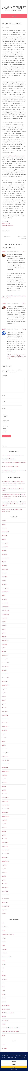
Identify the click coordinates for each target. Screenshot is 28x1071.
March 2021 (4, 550)
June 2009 (4, 782)
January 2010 (5, 756)
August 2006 (4, 910)
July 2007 (4, 868)
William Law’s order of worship (16, 156)
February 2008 (5, 842)
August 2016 (4, 576)
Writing (3, 1035)
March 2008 (4, 838)
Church (7, 230)
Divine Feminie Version (7, 956)
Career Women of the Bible (8, 934)
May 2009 (4, 786)
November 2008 (5, 809)
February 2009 (5, 797)
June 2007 (4, 872)
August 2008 (4, 820)
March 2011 (4, 707)
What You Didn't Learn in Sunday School (10, 1028)
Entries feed (4, 1048)
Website (4, 408)
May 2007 (4, 876)
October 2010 (5, 722)
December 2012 (5, 662)
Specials (4, 1001)
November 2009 (5, 764)
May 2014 (4, 629)
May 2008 (4, 831)
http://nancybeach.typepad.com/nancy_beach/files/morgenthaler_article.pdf (16, 356)
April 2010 (4, 745)
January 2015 (5, 603)
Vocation (4, 1024)
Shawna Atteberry (14, 7)
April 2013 (4, 647)
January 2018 (5, 569)
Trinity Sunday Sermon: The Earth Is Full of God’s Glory (14, 462)
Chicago (4, 938)
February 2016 (5, 588)
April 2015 (4, 595)
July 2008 (4, 824)
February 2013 (5, 655)
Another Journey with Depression (21, 237)
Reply (24, 251)
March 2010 (4, 749)
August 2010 (4, 730)
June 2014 (4, 625)
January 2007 (5, 891)
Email (3, 402)
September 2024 (5, 531)
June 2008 (4, 827)
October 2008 (5, 812)
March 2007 (4, 883)
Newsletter (4, 979)
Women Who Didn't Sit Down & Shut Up (10, 1031)
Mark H (3, 329)
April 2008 (4, 835)
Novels (3, 983)
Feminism (4, 964)
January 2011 (5, 715)
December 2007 (5, 850)
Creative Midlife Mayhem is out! (8, 458)
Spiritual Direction (6, 1005)
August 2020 (4, 554)
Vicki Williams (5, 488)
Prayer (3, 990)
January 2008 (5, 846)
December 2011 (5, 674)
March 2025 (4, 528)
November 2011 (5, 677)
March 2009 (4, 794)
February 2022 (5, 543)
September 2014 (5, 614)
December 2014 (5, 606)
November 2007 (5, 853)
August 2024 (4, 535)
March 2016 (4, 584)
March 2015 (4, 599)
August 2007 (4, 865)
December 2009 (5, 760)
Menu (15, 16)
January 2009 (5, 801)
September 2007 (5, 861)
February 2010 (5, 752)
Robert (4, 251)
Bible (3, 923)
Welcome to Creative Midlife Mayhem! (10, 466)
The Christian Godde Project (8, 1013)
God (3, 968)
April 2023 (4, 539)
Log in (3, 1044)
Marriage (4, 975)
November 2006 (5, 898)
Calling (3, 930)
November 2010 (5, 719)
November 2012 (5, 666)
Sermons (4, 998)
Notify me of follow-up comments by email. (5, 418)
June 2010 (4, 737)
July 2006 (4, 913)
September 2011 (5, 685)
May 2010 (4, 741)
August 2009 (4, 775)
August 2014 (4, 618)
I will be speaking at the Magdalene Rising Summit (13, 455)
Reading (3, 994)
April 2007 (4, 880)
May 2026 (4, 524)
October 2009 (5, 767)
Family (3, 960)
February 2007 (5, 887)
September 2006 (5, 906)
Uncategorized (5, 1020)
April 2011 (4, 704)
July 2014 (4, 621)
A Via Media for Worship (7, 225)
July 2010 (4, 734)
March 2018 (4, 565)
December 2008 (5, 805)
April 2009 (4, 790)
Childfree (4, 941)
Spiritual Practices (6, 1009)
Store (9, 511)
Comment (4, 376)
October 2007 (5, 857)
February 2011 (5, 711)
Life (2, 971)
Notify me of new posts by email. (5, 429)
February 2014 (5, 640)
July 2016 (4, 580)
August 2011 (4, 689)
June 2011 (4, 696)
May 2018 (4, 561)
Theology (4, 1016)
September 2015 (5, 591)
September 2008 (5, 816)
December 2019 (5, 558)
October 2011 (5, 681)
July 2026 (4, 520)
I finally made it (6, 236)
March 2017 (4, 573)
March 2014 (4, 636)
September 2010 (5, 726)
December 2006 (5, 895)
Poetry (3, 986)
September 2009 (5, 771)
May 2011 (4, 700)
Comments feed (5, 1052)
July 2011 (4, 692)
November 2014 (5, 610)
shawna (4, 303)
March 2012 (4, 670)
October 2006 (5, 902)
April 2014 (4, 633)
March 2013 (4, 651)
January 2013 (5, 659)
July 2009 (4, 779)
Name (4, 395)
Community (4, 949)
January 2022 (5, 546)
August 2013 (4, 644)
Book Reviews (5, 926)
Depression (4, 953)
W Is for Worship (6, 223)
